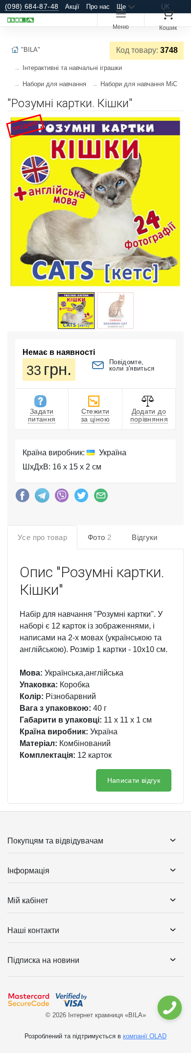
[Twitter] (81, 498)
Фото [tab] (99, 537)
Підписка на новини (43, 960)
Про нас (98, 6)
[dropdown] (169, 1007)
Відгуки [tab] (145, 537)
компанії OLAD (145, 1036)
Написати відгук (133, 780)
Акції (72, 6)
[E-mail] (101, 498)
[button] (175, 122)
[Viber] (61, 498)
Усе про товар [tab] (42, 537)
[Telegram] (42, 498)
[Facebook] (22, 498)
